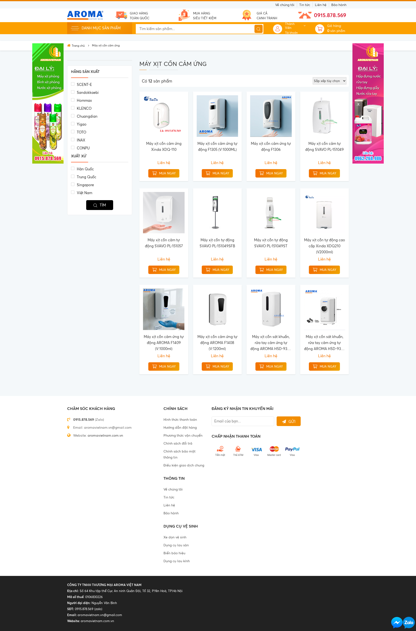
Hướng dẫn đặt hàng (180, 427)
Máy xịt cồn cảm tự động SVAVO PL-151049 (324, 146)
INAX (81, 140)
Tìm (103, 205)
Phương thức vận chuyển (182, 435)
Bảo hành (338, 5)
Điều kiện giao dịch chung (183, 465)
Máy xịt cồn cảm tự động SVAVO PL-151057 (164, 243)
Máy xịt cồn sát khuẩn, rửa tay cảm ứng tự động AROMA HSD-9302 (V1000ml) (324, 343)
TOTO (81, 132)
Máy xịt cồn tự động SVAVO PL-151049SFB (217, 243)
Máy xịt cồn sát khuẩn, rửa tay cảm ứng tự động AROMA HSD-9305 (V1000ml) (270, 343)
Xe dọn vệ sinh (174, 537)
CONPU (83, 148)
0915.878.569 (330, 15)
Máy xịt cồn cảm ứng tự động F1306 (271, 146)
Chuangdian (87, 116)
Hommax (84, 100)
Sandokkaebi (88, 92)
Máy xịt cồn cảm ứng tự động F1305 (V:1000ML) (217, 146)
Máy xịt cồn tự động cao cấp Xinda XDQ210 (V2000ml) (324, 246)
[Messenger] (397, 623)
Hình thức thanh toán (180, 419)
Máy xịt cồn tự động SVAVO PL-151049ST (271, 243)
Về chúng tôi (284, 5)
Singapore (85, 185)
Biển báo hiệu (174, 553)
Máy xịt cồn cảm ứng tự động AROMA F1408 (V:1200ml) (217, 342)
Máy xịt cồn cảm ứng (106, 45)
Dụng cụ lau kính (176, 561)
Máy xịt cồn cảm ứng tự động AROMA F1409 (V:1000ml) (164, 342)
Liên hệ (320, 5)
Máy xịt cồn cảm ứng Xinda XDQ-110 (164, 146)
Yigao (81, 124)
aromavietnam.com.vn (105, 435)
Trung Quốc (86, 177)
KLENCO (84, 108)
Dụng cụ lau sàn (176, 545)
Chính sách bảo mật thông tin (179, 454)
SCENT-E (84, 84)
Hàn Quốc (85, 169)
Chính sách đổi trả (177, 443)
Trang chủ (78, 45)
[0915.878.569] (409, 623)
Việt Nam (84, 193)
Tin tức (304, 5)
